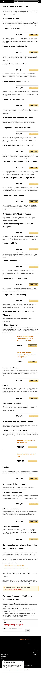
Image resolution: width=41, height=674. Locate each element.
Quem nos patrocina (36, 652)
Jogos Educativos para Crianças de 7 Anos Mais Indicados (16, 568)
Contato (34, 654)
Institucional (35, 650)
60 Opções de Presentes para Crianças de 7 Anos (14, 565)
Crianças (2, 652)
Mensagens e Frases (4, 660)
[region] (13, 666)
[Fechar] (23, 661)
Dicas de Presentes (4, 654)
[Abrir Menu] (3, 2)
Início (2, 658)
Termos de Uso (25, 669)
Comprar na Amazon (33, 34)
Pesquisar (27, 630)
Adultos (2, 650)
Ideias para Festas (4, 656)
